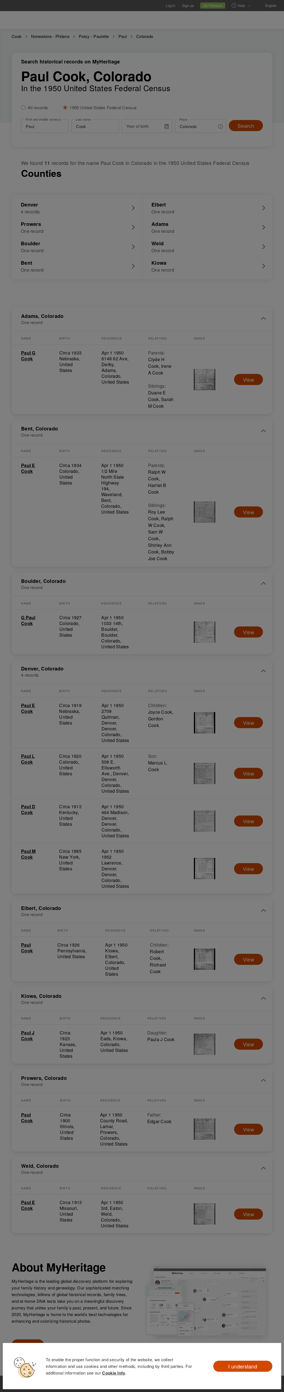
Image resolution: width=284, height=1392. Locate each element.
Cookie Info (113, 1373)
